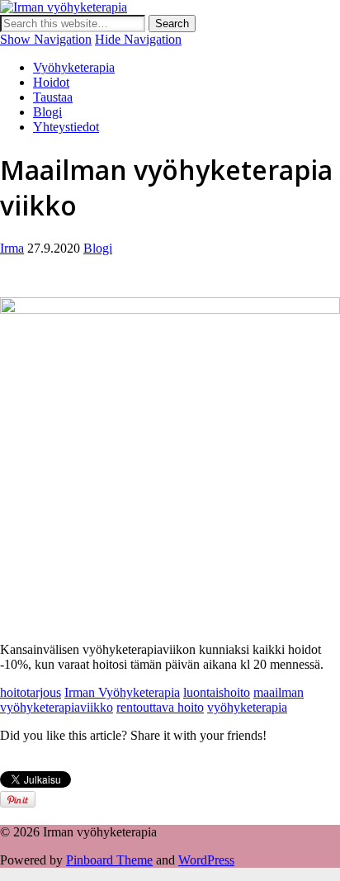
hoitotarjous (30, 692)
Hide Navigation (138, 39)
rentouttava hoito (160, 707)
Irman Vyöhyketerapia (122, 692)
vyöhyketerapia (247, 707)
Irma (12, 248)
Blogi (47, 112)
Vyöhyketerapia (74, 67)
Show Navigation (46, 39)
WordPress (206, 860)
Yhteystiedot (66, 127)
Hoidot (51, 82)
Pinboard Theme (109, 860)
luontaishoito (216, 692)
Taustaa (53, 97)
